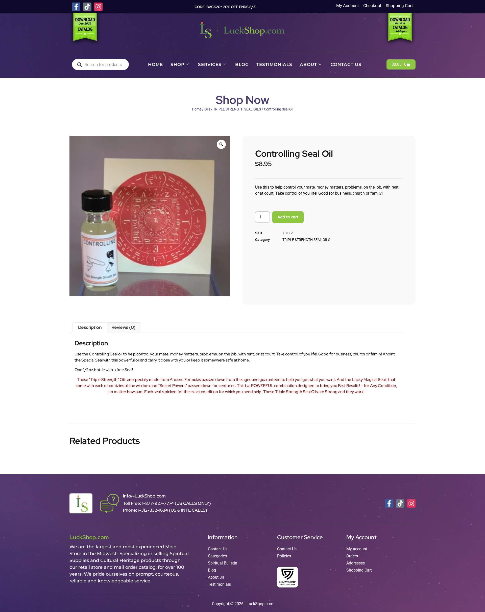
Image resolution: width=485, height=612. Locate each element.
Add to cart (288, 217)
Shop (177, 64)
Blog (242, 64)
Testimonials (274, 64)
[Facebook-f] (76, 7)
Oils (207, 109)
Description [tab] (90, 327)
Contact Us (346, 64)
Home (155, 64)
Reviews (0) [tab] (123, 327)
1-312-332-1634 (153, 510)
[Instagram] (98, 7)
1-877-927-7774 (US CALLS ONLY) (176, 503)
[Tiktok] (87, 7)
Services (210, 64)
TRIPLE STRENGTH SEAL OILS (237, 109)
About (308, 64)
